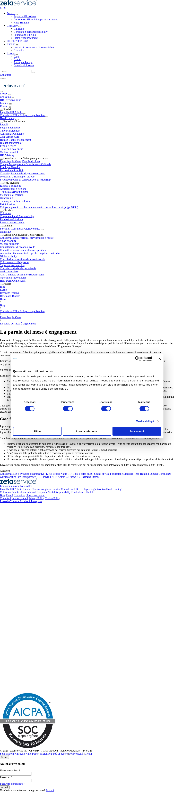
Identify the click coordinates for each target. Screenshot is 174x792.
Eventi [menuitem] (17, 59)
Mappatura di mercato (11, 194)
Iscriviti (50, 790)
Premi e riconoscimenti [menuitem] (26, 37)
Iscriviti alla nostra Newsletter (16, 486)
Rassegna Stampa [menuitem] (23, 62)
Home (3, 299)
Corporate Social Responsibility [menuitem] (31, 31)
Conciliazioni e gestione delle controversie (22, 259)
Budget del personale (11, 142)
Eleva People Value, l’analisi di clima (20, 161)
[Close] (1, 91)
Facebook (25, 501)
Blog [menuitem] (16, 56)
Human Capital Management (15, 139)
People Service (8, 145)
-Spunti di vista (101, 473)
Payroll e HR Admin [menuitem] (25, 16)
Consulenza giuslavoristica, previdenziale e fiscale (27, 237)
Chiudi (4, 757)
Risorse (11, 53)
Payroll (4, 124)
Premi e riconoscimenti (12, 222)
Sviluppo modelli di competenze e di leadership (25, 179)
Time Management (10, 130)
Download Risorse (10, 296)
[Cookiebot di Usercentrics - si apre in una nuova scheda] (137, 358)
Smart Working (8, 240)
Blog (2, 286)
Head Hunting (8, 118)
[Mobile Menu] (4, 78)
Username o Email (11, 770)
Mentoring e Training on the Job (17, 176)
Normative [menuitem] (19, 50)
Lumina (11, 44)
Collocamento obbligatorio (14, 262)
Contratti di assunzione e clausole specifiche (23, 250)
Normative (5, 231)
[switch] (68, 408)
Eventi (3, 289)
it (0, 7)
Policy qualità (76, 753)
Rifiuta (37, 431)
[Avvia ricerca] (33, 72)
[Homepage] (18, 4)
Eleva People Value (10, 317)
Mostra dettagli (145, 421)
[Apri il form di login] (1, 78)
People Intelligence (10, 127)
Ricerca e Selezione (10, 185)
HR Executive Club (17, 40)
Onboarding (6, 198)
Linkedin (5, 501)
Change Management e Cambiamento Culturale (25, 164)
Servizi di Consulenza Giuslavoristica (20, 228)
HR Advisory (7, 155)
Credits (88, 753)
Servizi (11, 13)
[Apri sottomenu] (16, 14)
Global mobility (8, 256)
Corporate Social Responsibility (17, 216)
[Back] (9, 94)
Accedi (4, 787)
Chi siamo (12, 25)
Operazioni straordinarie (13, 277)
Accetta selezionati (87, 431)
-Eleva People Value (56, 473)
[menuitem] (90, 18)
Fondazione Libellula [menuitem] (25, 34)
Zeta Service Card (9, 136)
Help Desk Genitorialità (12, 280)
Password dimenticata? (12, 783)
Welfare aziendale (9, 152)
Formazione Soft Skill (11, 170)
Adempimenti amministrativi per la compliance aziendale (30, 253)
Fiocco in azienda (35, 495)
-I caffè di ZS (85, 473)
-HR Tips (73, 473)
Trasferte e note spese (11, 149)
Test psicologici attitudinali (14, 191)
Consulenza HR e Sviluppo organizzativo (22, 115)
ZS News (71, 476)
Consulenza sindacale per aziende (18, 268)
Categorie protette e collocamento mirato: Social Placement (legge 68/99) (39, 207)
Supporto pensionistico (12, 265)
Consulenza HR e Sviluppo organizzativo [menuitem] (36, 19)
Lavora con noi (20, 498)
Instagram (36, 501)
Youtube (15, 501)
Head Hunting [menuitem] (21, 22)
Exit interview (7, 204)
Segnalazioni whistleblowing (15, 753)
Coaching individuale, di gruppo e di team (22, 173)
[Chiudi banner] (160, 358)
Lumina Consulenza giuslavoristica (41, 489)
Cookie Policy (52, 498)
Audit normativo (9, 271)
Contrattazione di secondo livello (17, 247)
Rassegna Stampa (9, 292)
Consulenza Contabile (12, 133)
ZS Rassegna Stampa (88, 476)
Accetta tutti (136, 431)
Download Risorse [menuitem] (24, 65)
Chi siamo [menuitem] (19, 28)
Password (6, 777)
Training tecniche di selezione (16, 201)
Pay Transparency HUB (30, 476)
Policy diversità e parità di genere (50, 753)
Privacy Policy (36, 498)
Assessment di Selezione (13, 188)
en (5, 7)
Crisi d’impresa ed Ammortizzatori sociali (22, 274)
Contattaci (5, 74)
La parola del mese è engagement (18, 323)
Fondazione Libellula (11, 219)
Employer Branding (10, 167)
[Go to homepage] (14, 90)
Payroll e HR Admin (11, 112)
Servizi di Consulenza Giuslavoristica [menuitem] (34, 47)
